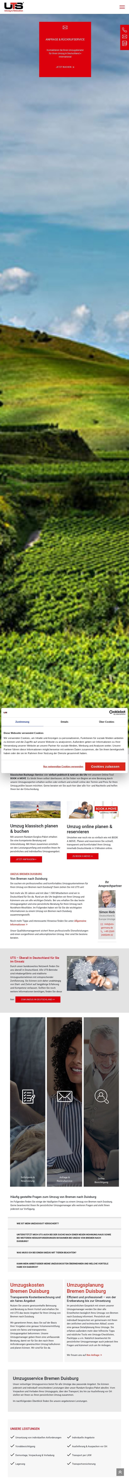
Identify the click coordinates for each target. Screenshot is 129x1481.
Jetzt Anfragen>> (26, 859)
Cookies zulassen (105, 766)
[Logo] (14, 7)
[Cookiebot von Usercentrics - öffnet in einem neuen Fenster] (111, 712)
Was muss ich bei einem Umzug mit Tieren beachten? (46, 1252)
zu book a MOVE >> (83, 856)
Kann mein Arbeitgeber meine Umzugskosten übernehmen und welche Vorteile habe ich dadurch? (62, 1265)
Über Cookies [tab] (106, 721)
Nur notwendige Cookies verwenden (63, 766)
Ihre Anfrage (93, 1355)
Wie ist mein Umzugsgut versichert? (38, 1223)
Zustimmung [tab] (22, 721)
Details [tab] (64, 721)
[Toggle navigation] (122, 6)
